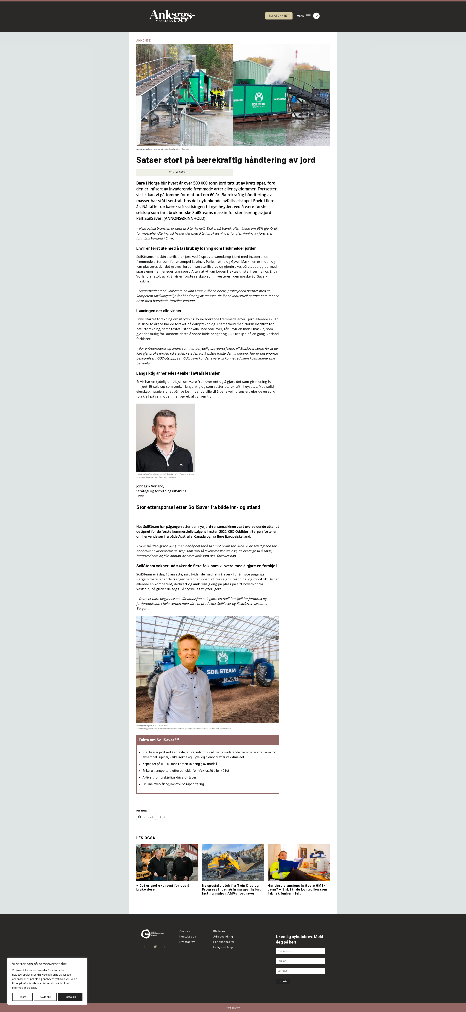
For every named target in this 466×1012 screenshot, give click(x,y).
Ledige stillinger (224, 947)
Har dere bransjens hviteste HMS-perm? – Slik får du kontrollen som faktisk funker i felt (297, 889)
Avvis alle (45, 997)
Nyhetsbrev (187, 942)
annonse (143, 40)
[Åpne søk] (316, 16)
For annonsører (223, 942)
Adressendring (223, 936)
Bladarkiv (219, 931)
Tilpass (22, 997)
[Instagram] (155, 946)
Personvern (233, 1008)
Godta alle (70, 997)
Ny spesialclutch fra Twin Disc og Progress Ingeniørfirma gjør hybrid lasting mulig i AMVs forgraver (232, 889)
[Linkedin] (165, 946)
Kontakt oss (187, 936)
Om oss (184, 931)
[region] (47, 981)
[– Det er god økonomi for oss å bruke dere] (167, 862)
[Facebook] (145, 946)
